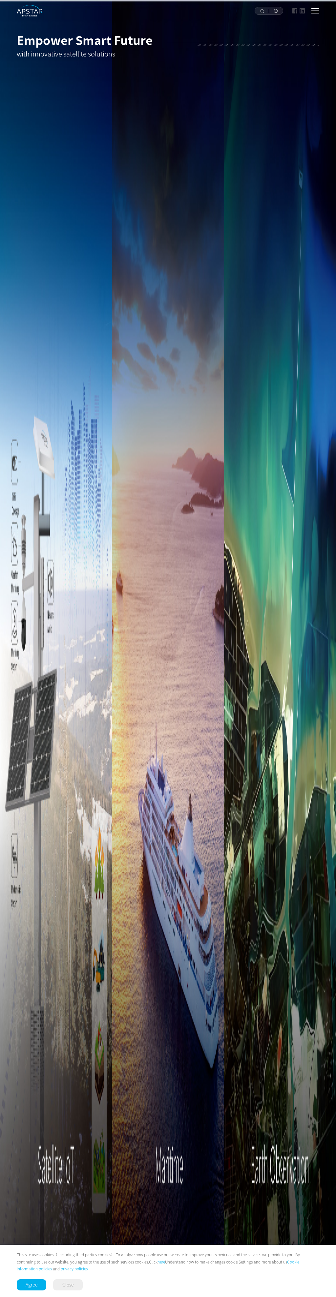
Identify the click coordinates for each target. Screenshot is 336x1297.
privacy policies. (74, 1269)
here (161, 1262)
